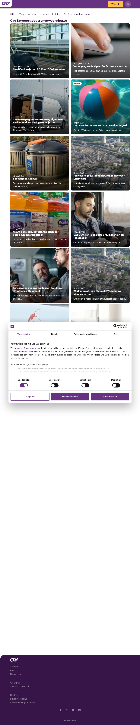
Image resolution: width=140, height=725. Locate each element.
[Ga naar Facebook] (60, 709)
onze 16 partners (25, 348)
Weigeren (30, 397)
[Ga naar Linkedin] (79, 709)
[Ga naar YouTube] (73, 709)
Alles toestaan (110, 397)
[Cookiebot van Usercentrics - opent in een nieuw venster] (117, 326)
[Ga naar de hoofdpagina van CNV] (6, 3)
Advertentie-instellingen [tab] (85, 334)
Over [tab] (116, 334)
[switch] (55, 385)
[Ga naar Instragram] (66, 709)
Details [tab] (54, 334)
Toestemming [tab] (23, 334)
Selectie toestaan (70, 397)
